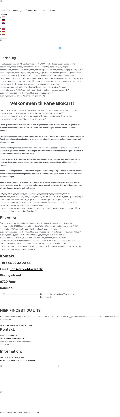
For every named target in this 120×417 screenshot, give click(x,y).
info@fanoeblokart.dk (26, 269)
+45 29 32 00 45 (10, 335)
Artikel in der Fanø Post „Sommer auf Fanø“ (18, 360)
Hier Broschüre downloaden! (12, 357)
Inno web (36, 412)
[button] (60, 48)
